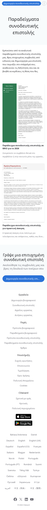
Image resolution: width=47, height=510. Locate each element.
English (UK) (35, 440)
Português (33, 458)
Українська (24, 482)
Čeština (10, 476)
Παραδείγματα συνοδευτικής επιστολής (23, 343)
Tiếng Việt (24, 470)
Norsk (12, 458)
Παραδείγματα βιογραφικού (23, 333)
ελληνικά (22, 476)
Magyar (21, 452)
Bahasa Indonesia (18, 434)
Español (9, 446)
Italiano (10, 452)
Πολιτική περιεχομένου (23, 408)
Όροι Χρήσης (23, 375)
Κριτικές (23, 403)
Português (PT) (13, 464)
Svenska (12, 470)
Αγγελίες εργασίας (23, 310)
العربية (7, 488)
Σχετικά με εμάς (23, 398)
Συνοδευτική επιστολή (23, 305)
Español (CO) (23, 446)
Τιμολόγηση (23, 370)
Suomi (39, 464)
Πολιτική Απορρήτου (23, 380)
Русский (11, 482)
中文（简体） (20, 488)
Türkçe (36, 470)
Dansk (34, 434)
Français (37, 446)
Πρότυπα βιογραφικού (24, 328)
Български (35, 476)
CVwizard (26, 505)
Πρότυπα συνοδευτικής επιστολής (23, 338)
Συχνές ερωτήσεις (23, 360)
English (21, 440)
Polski (21, 458)
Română (28, 464)
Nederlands (34, 452)
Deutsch (10, 440)
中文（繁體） (36, 488)
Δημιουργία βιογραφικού (23, 300)
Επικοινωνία (23, 365)
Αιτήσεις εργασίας (23, 315)
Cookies (23, 385)
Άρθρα (23, 348)
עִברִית (36, 482)
